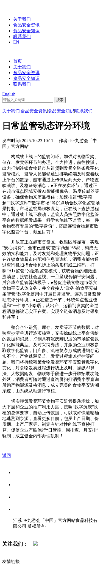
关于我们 (22, 19)
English (8, 94)
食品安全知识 (26, 30)
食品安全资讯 (26, 25)
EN (16, 42)
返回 (6, 455)
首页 (17, 61)
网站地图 (24, 532)
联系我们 (22, 36)
